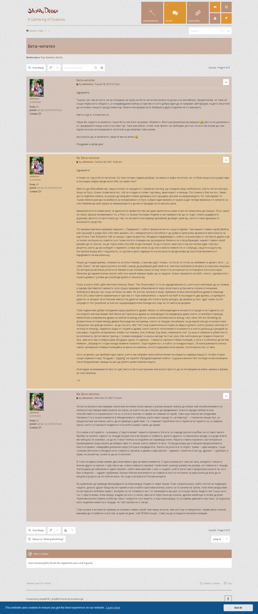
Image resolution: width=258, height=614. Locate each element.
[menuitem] (215, 7)
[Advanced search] (228, 31)
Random (50, 57)
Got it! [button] (238, 607)
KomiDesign (77, 598)
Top (230, 583)
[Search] (222, 31)
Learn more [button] (113, 607)
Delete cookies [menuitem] (212, 583)
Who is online (41, 553)
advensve (34, 98)
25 (37, 106)
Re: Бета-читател (88, 158)
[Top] (229, 150)
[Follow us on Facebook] (228, 599)
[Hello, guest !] (215, 18)
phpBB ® (44, 598)
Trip (43, 57)
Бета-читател (41, 46)
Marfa (59, 57)
